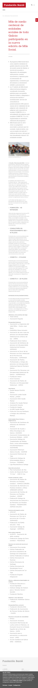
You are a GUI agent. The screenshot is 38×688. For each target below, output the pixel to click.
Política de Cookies (17, 680)
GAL (34, 4)
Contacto (5, 665)
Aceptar (10, 685)
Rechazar (5, 685)
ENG (34, 5)
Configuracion (16, 685)
